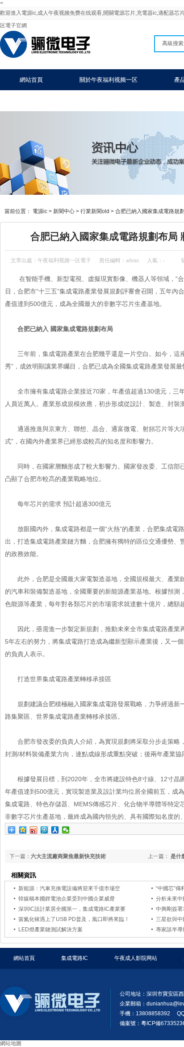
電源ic (40, 211)
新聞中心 (64, 211)
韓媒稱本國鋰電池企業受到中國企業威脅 (66, 899)
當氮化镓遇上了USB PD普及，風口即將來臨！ (74, 919)
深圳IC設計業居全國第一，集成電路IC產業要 (71, 909)
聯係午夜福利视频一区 (49, 100)
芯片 (36, 503)
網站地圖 (10, 1043)
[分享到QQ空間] (23, 830)
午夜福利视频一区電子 (64, 260)
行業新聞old (94, 211)
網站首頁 (31, 79)
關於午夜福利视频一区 (108, 79)
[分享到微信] (66, 830)
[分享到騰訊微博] (44, 830)
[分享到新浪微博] (33, 830)
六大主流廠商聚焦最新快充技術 (68, 856)
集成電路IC (74, 958)
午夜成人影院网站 (135, 958)
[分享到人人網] (55, 830)
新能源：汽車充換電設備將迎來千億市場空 (69, 888)
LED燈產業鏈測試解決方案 (50, 929)
